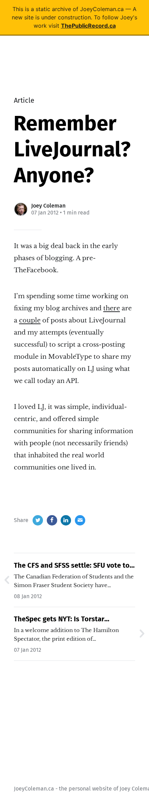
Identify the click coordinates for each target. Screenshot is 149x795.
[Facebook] (52, 520)
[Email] (80, 520)
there (111, 308)
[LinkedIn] (66, 520)
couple (30, 320)
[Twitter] (38, 520)
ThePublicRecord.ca (88, 25)
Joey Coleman (48, 205)
